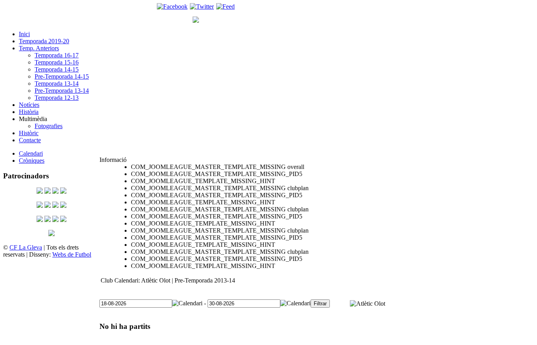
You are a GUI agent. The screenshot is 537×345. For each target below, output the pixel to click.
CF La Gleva (25, 247)
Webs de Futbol (71, 254)
